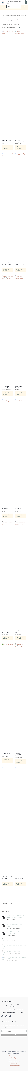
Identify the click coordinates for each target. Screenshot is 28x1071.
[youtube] (7, 1016)
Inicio (3, 15)
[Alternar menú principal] (2, 7)
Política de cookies (14, 1059)
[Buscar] (24, 6)
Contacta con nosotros (14, 1065)
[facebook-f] (10, 1016)
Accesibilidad (14, 1063)
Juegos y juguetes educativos (12, 15)
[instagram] (3, 1016)
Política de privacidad (14, 1061)
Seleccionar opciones (6, 147)
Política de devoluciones (14, 1055)
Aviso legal (14, 1058)
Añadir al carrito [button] (6, 269)
